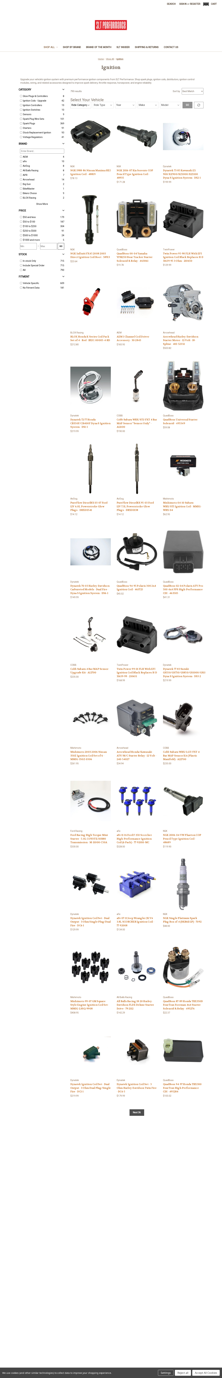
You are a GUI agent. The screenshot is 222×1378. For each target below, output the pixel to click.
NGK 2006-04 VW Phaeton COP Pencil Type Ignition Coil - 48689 (182, 838)
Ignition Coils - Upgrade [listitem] (34, 100)
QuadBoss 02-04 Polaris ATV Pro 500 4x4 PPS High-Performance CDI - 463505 (183, 589)
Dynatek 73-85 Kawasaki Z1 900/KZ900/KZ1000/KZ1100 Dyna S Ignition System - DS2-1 (182, 174)
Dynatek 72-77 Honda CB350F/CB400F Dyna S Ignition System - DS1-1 (90, 423)
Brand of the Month (98, 47)
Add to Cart (90, 139)
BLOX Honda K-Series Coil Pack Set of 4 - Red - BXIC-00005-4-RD (90, 338)
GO (60, 246)
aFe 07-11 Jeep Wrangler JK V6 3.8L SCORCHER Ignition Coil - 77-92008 (135, 922)
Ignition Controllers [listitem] (32, 105)
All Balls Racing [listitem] (30, 170)
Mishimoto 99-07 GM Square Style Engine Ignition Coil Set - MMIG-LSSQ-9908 (89, 1005)
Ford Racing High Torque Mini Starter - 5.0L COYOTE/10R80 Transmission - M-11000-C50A (89, 838)
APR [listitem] (25, 175)
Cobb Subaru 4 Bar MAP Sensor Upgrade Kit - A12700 (89, 670)
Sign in (183, 4)
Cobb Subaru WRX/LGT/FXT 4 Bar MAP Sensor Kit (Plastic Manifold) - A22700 (181, 755)
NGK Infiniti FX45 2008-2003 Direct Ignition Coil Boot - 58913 (90, 255)
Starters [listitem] (27, 128)
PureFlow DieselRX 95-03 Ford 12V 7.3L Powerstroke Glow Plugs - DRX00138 (135, 506)
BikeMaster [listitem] (29, 188)
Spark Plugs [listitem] (29, 123)
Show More (42, 204)
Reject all (182, 1373)
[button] (206, 4)
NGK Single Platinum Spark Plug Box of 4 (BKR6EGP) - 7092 (182, 920)
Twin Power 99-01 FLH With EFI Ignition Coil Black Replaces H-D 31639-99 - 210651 (137, 672)
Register (195, 4)
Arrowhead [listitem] (28, 179)
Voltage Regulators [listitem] (33, 137)
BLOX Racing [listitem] (29, 197)
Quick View (90, 133)
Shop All (49, 47)
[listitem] (41, 217)
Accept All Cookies (206, 1373)
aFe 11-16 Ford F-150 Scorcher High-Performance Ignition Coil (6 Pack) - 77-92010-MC (134, 838)
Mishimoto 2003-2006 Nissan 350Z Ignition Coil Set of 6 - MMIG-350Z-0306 (88, 755)
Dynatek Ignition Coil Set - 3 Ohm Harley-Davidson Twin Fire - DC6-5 (137, 1088)
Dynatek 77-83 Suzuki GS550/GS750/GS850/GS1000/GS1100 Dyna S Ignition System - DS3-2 (183, 672)
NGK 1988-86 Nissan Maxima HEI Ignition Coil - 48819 (90, 172)
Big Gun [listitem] (27, 184)
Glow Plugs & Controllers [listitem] (35, 96)
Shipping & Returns (147, 47)
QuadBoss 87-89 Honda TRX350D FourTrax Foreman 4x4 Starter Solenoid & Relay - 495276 (183, 1005)
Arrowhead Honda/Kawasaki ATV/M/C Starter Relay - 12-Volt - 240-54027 (136, 755)
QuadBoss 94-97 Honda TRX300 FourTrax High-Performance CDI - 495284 (182, 1088)
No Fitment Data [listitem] (31, 287)
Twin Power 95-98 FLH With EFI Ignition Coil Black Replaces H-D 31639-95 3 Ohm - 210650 (183, 257)
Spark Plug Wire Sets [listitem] (33, 119)
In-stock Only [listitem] (29, 261)
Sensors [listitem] (27, 114)
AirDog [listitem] (26, 166)
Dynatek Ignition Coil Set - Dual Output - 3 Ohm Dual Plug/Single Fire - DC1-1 (90, 1088)
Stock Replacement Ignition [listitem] (37, 132)
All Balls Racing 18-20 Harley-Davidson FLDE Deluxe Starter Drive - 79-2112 (135, 1005)
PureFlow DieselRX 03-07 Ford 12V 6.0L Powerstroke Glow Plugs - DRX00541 (89, 506)
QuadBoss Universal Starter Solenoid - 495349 (180, 421)
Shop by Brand (72, 47)
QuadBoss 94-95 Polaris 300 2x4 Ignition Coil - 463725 (136, 587)
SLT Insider (123, 47)
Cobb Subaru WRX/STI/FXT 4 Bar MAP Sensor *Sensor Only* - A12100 (137, 423)
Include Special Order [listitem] (34, 265)
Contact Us (171, 47)
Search (171, 4)
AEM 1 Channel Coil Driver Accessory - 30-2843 (133, 338)
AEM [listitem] (25, 156)
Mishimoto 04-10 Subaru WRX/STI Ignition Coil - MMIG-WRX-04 (182, 506)
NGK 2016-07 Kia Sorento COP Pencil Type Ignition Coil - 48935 (135, 174)
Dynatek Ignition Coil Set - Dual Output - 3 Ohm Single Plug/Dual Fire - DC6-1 (90, 922)
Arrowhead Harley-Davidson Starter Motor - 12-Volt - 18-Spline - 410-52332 (180, 340)
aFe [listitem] (25, 161)
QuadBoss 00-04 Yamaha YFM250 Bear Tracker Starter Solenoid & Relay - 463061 (135, 257)
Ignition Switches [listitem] (31, 109)
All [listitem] (24, 270)
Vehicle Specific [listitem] (31, 283)
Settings (166, 1373)
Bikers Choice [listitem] (30, 193)
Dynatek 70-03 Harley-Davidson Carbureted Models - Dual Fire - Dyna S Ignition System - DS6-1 (90, 589)
